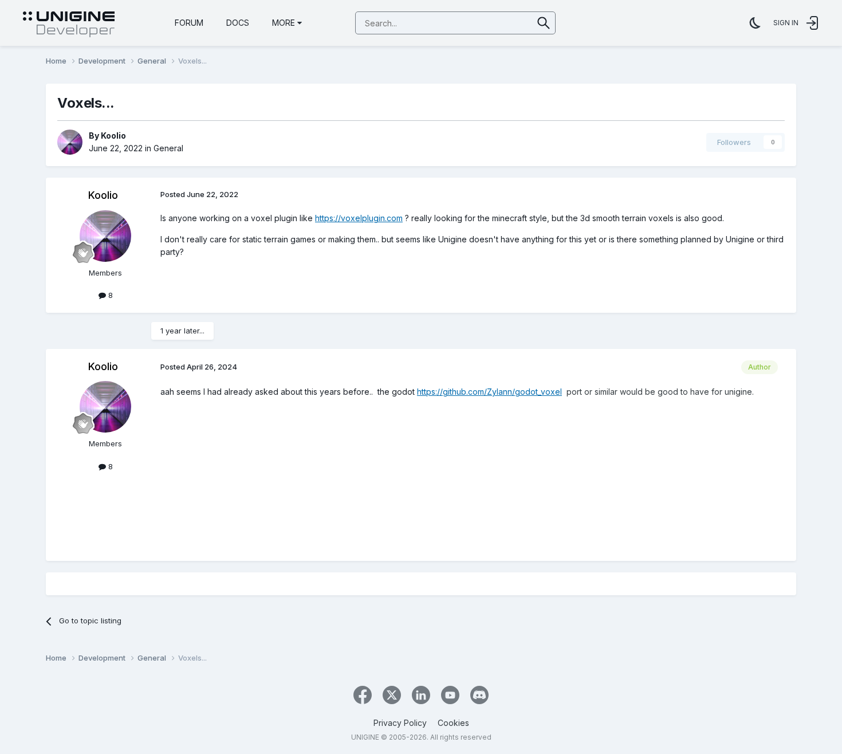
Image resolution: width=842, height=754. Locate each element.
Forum (189, 23)
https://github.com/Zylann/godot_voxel (489, 391)
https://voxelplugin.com (359, 218)
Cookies (453, 723)
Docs (237, 23)
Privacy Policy (400, 723)
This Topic (499, 22)
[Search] (544, 23)
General (168, 148)
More (283, 23)
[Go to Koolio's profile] (69, 142)
